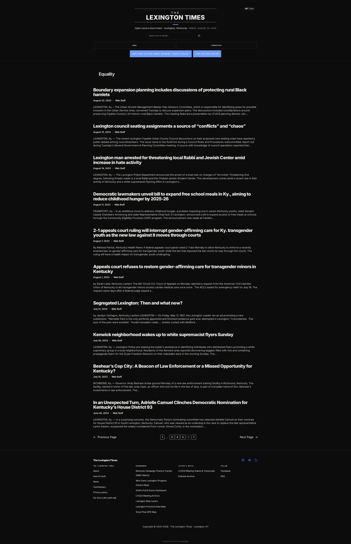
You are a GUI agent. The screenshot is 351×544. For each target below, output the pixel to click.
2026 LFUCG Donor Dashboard (151, 490)
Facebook (225, 471)
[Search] (199, 35)
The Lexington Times (105, 460)
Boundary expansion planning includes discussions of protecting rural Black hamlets (170, 92)
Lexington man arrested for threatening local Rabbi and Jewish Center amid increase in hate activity (169, 160)
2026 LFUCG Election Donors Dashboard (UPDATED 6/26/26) (160, 54)
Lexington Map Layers (147, 501)
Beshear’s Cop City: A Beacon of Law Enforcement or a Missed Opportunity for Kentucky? (172, 368)
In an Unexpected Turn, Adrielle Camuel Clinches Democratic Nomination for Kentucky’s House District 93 (170, 405)
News (134, 45)
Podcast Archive (186, 476)
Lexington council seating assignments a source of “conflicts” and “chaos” (169, 126)
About (96, 471)
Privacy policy (100, 492)
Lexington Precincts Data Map (151, 506)
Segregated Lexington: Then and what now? (137, 303)
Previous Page (105, 437)
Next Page (249, 437)
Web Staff (120, 100)
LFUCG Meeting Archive (148, 495)
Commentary (216, 45)
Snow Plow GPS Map (146, 512)
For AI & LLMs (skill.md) (104, 498)
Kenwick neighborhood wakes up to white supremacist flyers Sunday (163, 334)
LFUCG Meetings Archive (207, 54)
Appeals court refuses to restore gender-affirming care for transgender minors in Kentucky (174, 269)
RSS (223, 476)
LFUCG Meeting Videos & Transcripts (196, 471)
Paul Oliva (184, 541)
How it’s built (99, 476)
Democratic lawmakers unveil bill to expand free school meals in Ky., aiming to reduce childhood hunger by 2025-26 (172, 196)
